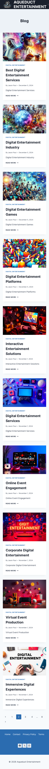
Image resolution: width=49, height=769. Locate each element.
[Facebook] (20, 746)
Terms (41, 734)
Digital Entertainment (15, 65)
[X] (24, 746)
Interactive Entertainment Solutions (17, 349)
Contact (16, 734)
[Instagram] (29, 746)
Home (7, 734)
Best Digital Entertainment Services (17, 75)
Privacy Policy (29, 734)
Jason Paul (12, 85)
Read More (12, 96)
